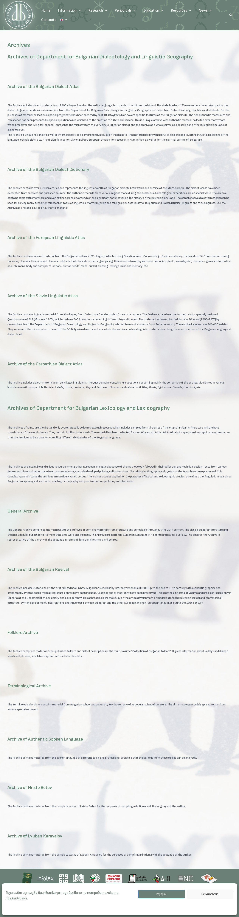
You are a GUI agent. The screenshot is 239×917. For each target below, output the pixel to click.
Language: (63, 19)
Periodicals (123, 10)
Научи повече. (210, 894)
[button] (230, 15)
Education (151, 10)
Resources (179, 10)
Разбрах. (161, 894)
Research (95, 10)
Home (45, 10)
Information (67, 10)
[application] (79, 10)
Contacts (48, 20)
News (203, 10)
